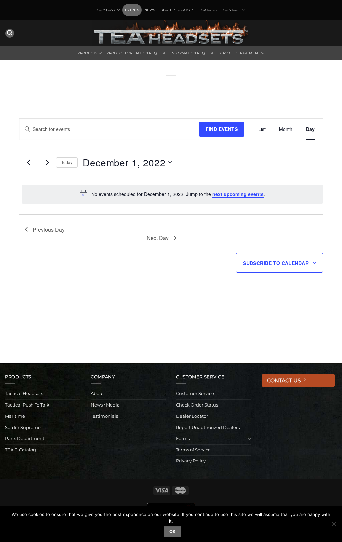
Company (106, 10)
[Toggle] (249, 438)
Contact (231, 10)
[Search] (9, 33)
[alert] (172, 194)
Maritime (15, 416)
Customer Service (195, 393)
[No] (333, 526)
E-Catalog (208, 10)
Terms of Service (193, 449)
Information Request (192, 53)
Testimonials (104, 416)
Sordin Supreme (23, 427)
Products (87, 53)
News (149, 10)
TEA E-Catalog (20, 449)
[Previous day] (29, 162)
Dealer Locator (176, 10)
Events (132, 10)
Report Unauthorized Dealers (208, 427)
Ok (172, 531)
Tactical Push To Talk (27, 405)
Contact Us (285, 380)
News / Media (105, 405)
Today (66, 162)
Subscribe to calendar (276, 263)
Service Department (239, 53)
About (97, 393)
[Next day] (47, 162)
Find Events (222, 129)
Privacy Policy (191, 460)
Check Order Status (197, 405)
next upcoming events (238, 194)
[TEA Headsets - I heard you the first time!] (171, 33)
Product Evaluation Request (136, 53)
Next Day (158, 238)
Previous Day (49, 229)
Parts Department (24, 438)
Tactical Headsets (24, 393)
